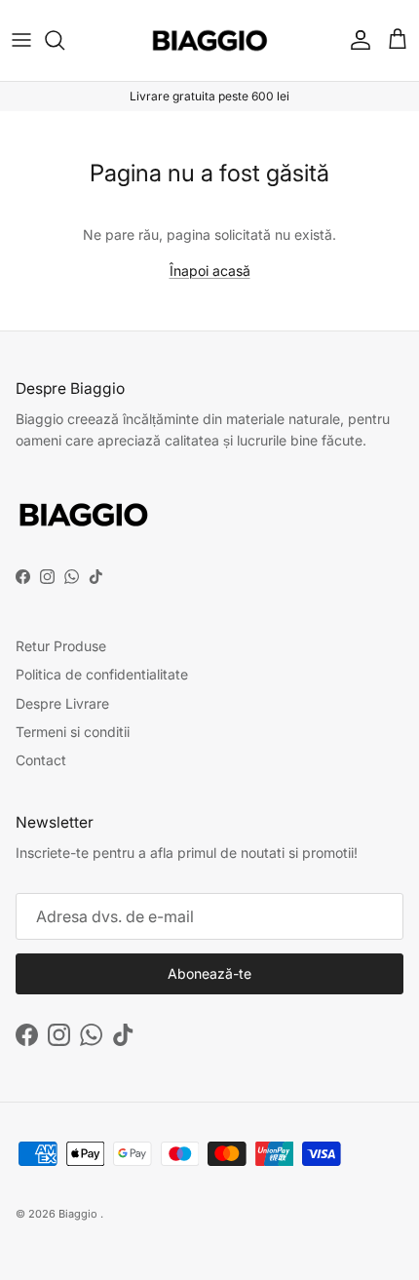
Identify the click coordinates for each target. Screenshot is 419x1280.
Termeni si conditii (73, 731)
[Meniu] (21, 40)
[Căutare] (64, 40)
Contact (41, 760)
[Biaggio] (210, 40)
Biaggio (77, 1214)
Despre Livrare (62, 703)
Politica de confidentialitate (102, 674)
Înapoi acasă (210, 270)
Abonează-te (209, 973)
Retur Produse (61, 646)
